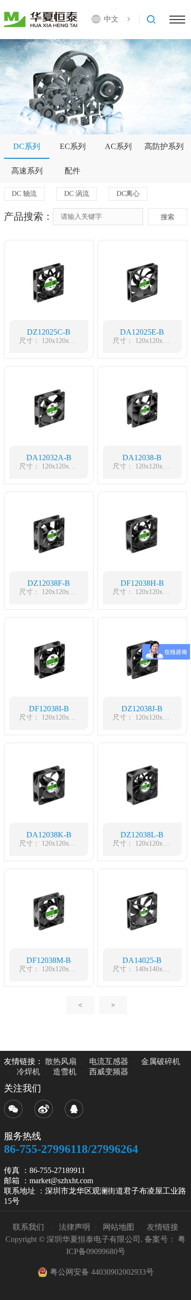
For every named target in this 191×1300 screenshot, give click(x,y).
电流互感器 (108, 1061)
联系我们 (29, 1227)
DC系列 (26, 146)
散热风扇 (60, 1061)
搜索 (167, 217)
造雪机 (64, 1071)
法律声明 (74, 1227)
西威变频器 (108, 1071)
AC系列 (118, 146)
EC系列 (73, 146)
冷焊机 (28, 1071)
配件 (72, 171)
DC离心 (128, 193)
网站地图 (118, 1227)
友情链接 (162, 1227)
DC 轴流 (24, 193)
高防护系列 (164, 146)
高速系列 (27, 171)
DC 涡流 (76, 193)
